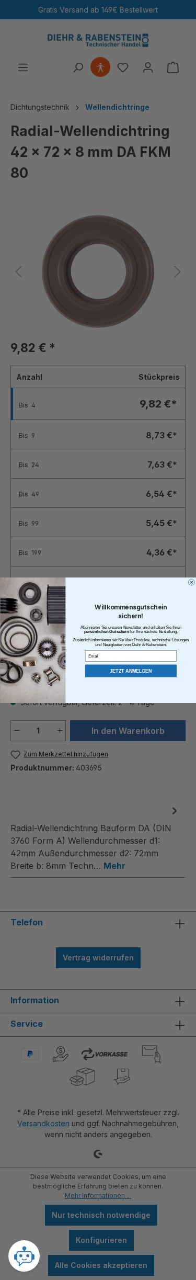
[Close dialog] (191, 582)
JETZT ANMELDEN (131, 670)
